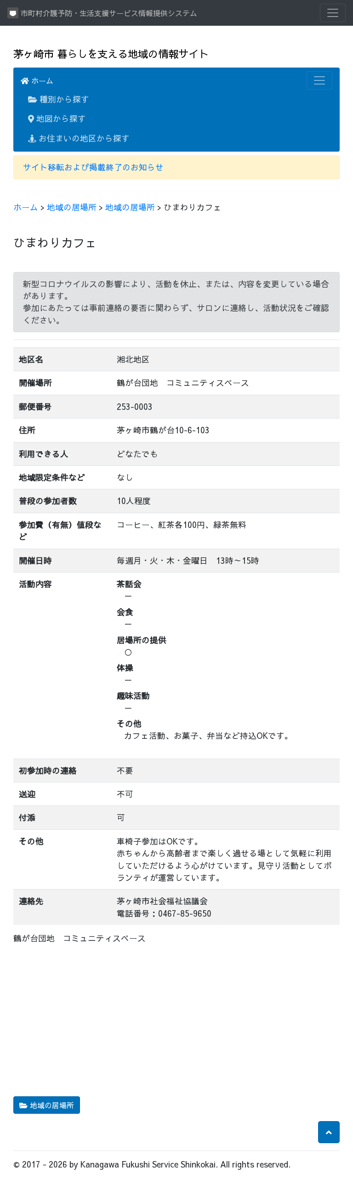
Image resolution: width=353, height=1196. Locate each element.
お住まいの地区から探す (83, 138)
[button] (329, 1132)
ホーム (41, 80)
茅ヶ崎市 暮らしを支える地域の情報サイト (111, 53)
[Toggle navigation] (333, 13)
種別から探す (63, 99)
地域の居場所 (72, 207)
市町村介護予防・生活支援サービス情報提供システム (107, 13)
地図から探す (60, 118)
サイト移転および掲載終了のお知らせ (93, 167)
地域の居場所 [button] (51, 1105)
